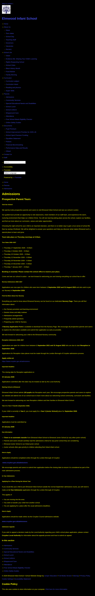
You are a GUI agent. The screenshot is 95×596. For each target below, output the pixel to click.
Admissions (8, 188)
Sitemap (76, 576)
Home (6, 182)
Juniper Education (50, 576)
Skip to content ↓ (8, 3)
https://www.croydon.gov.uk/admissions (16, 361)
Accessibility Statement (22, 579)
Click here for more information (56, 589)
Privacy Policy (85, 576)
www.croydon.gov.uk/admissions (15, 463)
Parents (6, 185)
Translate (18, 177)
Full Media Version (65, 576)
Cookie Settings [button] (7, 579)
